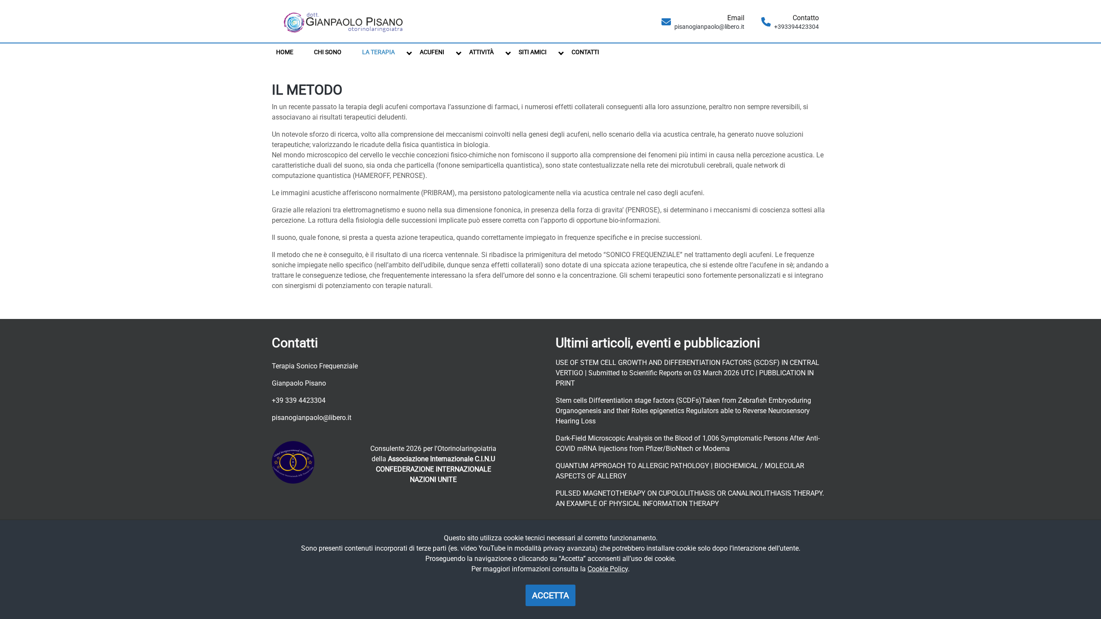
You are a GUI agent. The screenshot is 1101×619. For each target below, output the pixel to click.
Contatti (585, 52)
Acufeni (432, 52)
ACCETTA (550, 595)
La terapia (378, 52)
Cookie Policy (607, 569)
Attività (481, 52)
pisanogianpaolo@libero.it (311, 418)
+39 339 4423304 (299, 400)
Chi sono (327, 52)
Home (284, 52)
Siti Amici (533, 52)
